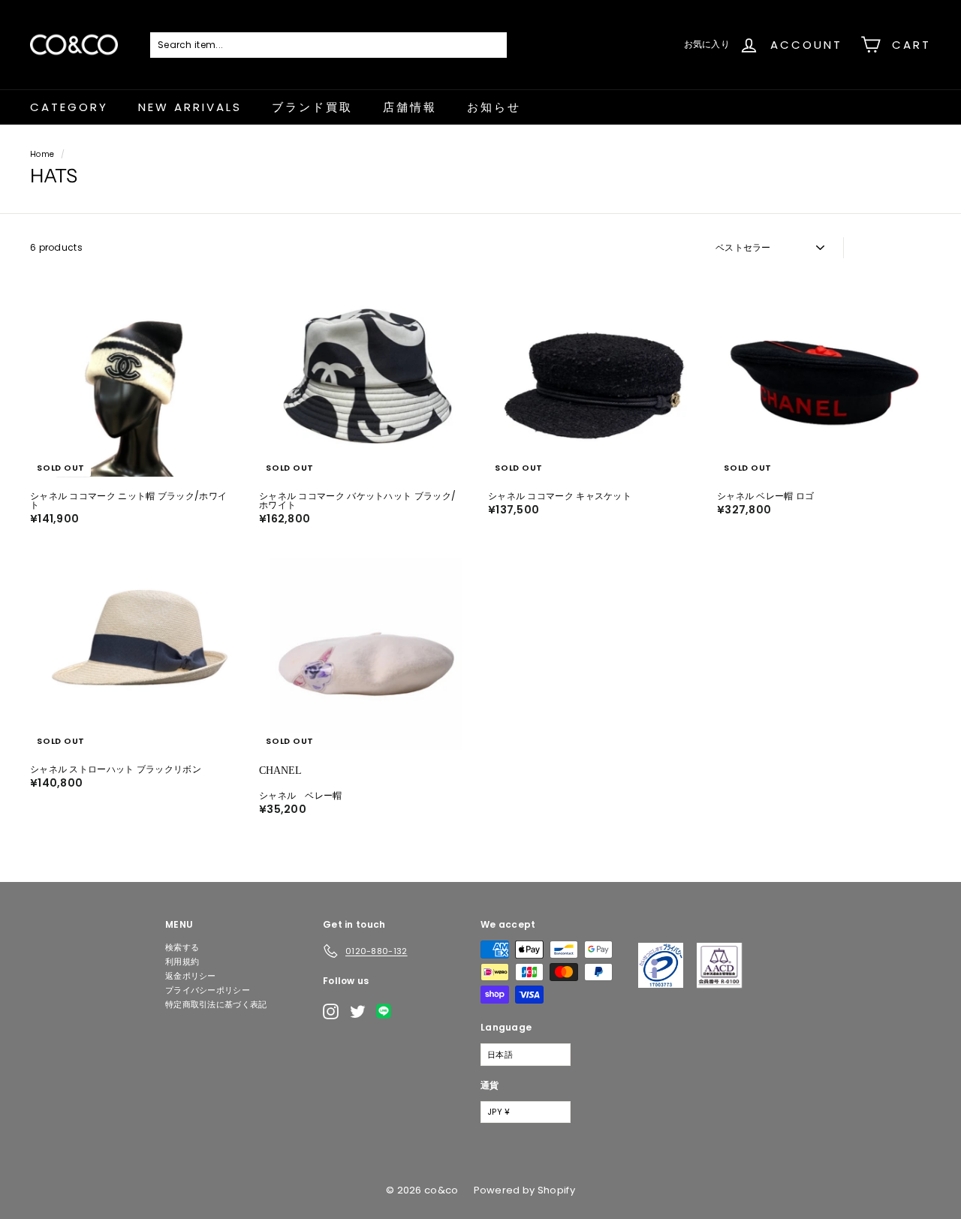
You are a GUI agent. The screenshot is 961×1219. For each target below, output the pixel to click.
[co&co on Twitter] (358, 1011)
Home (42, 154)
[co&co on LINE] (387, 1011)
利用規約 (182, 962)
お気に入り (707, 44)
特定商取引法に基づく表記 (216, 1004)
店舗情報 (410, 107)
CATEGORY (69, 107)
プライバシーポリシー (207, 990)
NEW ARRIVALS (190, 107)
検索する (182, 947)
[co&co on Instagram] (331, 1011)
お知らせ (494, 107)
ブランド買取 (312, 107)
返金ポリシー (190, 976)
